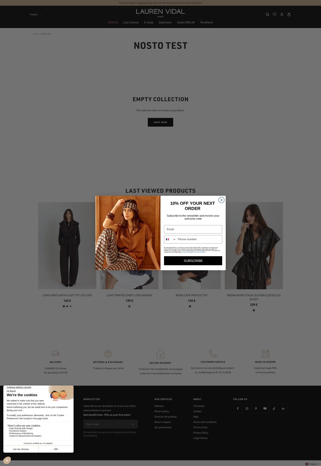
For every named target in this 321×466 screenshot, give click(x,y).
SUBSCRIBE (193, 261)
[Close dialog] (221, 200)
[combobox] (170, 239)
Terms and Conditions (199, 252)
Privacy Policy (186, 252)
